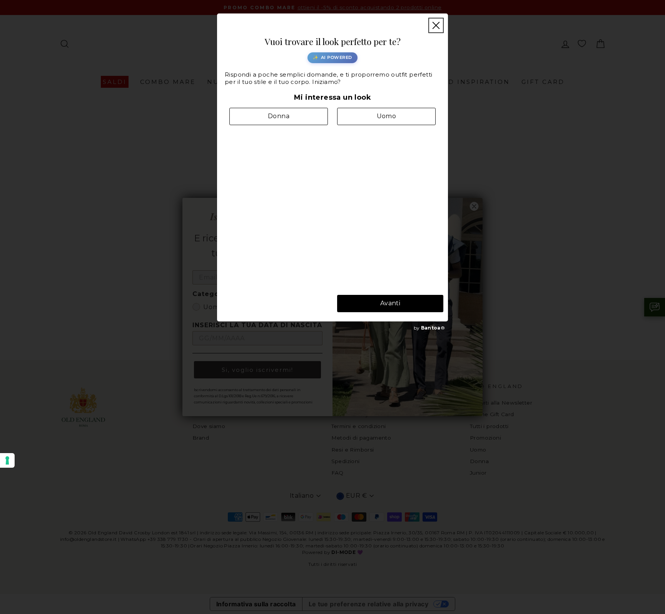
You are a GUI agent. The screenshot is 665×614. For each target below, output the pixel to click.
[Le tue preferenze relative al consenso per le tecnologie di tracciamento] (7, 460)
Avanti (390, 303)
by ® (429, 328)
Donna (278, 116)
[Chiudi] (436, 25)
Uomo (386, 116)
